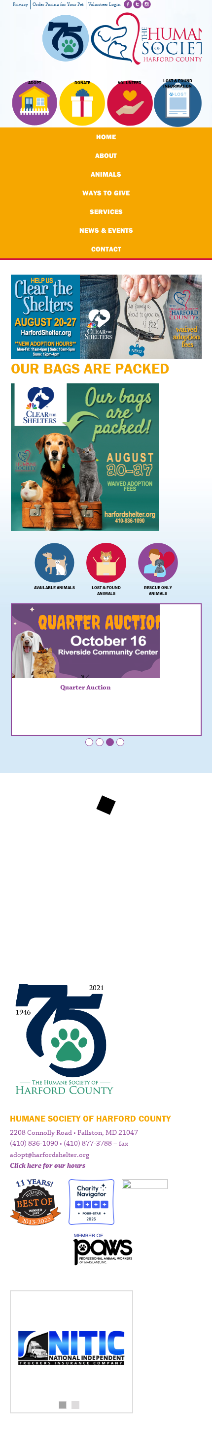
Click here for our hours (47, 1166)
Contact (106, 249)
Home (106, 136)
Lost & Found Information (177, 83)
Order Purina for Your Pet (58, 4)
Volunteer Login (104, 4)
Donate (82, 83)
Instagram (146, 4)
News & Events (106, 230)
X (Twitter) (137, 4)
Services (106, 211)
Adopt (34, 83)
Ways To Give (106, 192)
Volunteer (129, 83)
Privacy (20, 4)
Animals (106, 174)
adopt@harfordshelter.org (49, 1155)
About (106, 155)
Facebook (128, 4)
